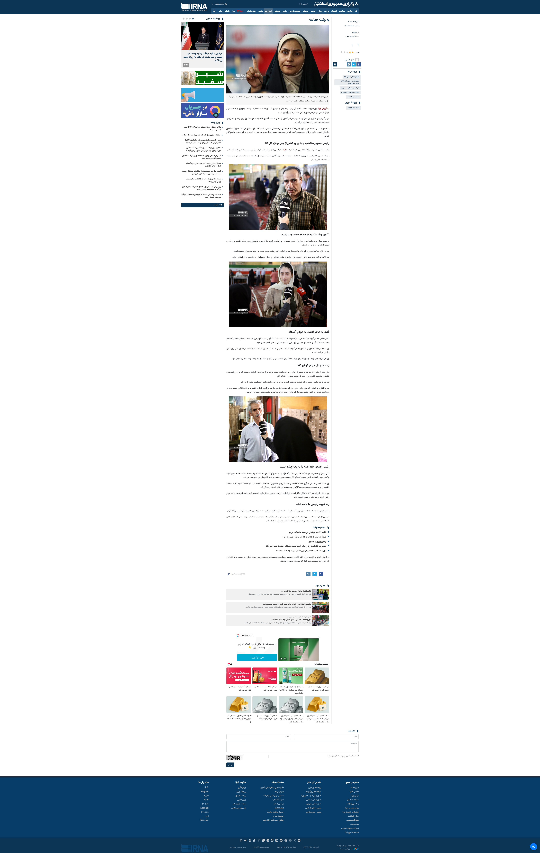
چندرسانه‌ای (251, 11)
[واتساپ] (241, 841)
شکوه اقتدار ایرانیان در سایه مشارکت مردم (307, 532)
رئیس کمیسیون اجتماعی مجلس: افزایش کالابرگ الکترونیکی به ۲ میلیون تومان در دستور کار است (202, 141)
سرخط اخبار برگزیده (313, 791)
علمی (285, 11)
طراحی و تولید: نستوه (347, 849)
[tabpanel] (202, 45)
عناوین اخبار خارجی (313, 804)
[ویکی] (245, 841)
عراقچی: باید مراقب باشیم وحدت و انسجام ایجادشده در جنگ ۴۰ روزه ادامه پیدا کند (202, 57)
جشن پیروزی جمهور (317, 542)
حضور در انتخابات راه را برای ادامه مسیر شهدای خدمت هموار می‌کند (296, 546)
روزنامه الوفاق (240, 795)
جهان (320, 11)
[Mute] (285, 658)
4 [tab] (183, 19)
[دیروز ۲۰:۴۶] (202, 36)
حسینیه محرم (278, 816)
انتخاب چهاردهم (353, 96)
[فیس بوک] (259, 841)
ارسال (230, 764)
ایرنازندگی (242, 787)
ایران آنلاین (241, 800)
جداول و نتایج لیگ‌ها (275, 812)
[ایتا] (272, 841)
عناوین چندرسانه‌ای (313, 812)
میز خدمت (354, 824)
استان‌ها (268, 11)
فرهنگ (305, 11)
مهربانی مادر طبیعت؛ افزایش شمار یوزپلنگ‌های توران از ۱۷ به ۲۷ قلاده (203, 165)
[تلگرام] (299, 841)
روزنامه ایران (241, 791)
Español (204, 808)
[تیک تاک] (254, 841)
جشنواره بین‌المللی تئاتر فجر (273, 820)
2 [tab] (190, 19)
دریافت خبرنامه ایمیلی (350, 828)
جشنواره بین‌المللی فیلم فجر (273, 795)
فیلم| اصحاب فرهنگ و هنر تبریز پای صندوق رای (304, 537)
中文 (207, 787)
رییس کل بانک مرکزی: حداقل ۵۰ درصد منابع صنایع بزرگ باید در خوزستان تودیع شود (201, 188)
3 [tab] (187, 19)
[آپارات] (286, 841)
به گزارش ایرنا (323, 108)
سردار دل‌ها (279, 791)
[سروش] (268, 841)
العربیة (206, 795)
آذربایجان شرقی (351, 36)
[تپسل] (238, 635)
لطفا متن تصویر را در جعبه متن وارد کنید (343, 756)
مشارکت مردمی (352, 820)
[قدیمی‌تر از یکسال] (320, 594)
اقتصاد (334, 11)
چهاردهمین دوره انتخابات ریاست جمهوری (350, 82)
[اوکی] (250, 841)
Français (204, 820)
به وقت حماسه (319, 20)
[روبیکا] (290, 841)
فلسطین (277, 11)
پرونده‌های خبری (314, 787)
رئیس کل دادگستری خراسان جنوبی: (299, 617)
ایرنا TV (240, 11)
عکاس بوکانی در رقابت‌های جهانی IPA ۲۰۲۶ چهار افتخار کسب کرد (202, 128)
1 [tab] (193, 19)
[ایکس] (295, 841)
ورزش (326, 11)
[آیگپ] (277, 841)
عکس (260, 11)
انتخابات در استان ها (351, 76)
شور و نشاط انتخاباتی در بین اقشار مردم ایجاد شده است (301, 551)
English (205, 791)
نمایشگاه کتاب (278, 800)
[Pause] (281, 658)
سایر (220, 11)
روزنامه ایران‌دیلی (239, 804)
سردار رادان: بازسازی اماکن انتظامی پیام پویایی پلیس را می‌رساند (203, 180)
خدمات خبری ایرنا (352, 832)
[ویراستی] (263, 841)
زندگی (227, 11)
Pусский (205, 812)
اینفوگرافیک (279, 808)
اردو (207, 816)
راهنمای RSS (353, 804)
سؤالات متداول (353, 800)
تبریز (342, 87)
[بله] (281, 841)
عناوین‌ (349, 11)
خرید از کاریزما (257, 657)
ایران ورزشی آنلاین (238, 808)
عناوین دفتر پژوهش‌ (313, 808)
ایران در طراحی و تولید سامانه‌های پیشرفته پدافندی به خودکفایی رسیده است (201, 157)
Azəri (206, 800)
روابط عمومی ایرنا (352, 808)
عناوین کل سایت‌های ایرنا (311, 795)
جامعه (313, 11)
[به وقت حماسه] (277, 59)
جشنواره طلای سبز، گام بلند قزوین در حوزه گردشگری (201, 135)
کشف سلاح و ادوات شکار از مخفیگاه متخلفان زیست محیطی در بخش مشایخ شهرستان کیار (201, 173)
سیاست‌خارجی (294, 11)
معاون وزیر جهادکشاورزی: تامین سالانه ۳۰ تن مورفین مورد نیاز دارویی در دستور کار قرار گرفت (203, 149)
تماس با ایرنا (354, 791)
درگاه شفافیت (353, 816)
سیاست (342, 11)
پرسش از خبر (279, 804)
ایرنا (336, 4)
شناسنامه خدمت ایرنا (350, 812)
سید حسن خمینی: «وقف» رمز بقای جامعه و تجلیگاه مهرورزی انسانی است (201, 196)
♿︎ (534, 846)
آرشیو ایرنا (355, 795)
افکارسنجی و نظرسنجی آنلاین (272, 787)
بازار (233, 11)
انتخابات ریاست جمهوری (350, 92)
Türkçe (205, 804)
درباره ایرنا (355, 787)
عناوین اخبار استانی (313, 800)
